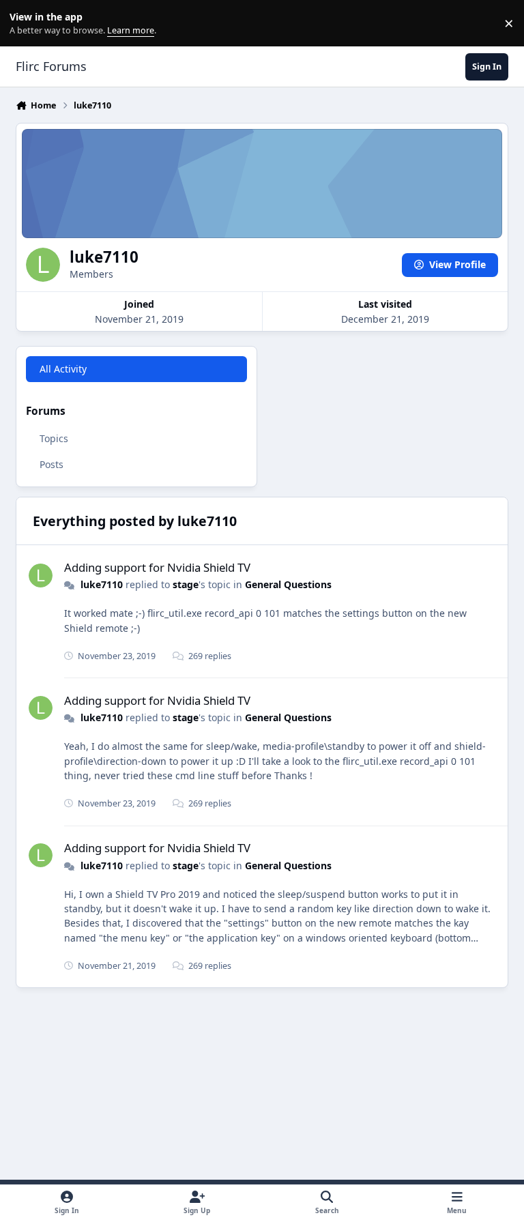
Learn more (26, 23)
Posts (51, 464)
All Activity (63, 368)
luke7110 (102, 584)
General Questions (288, 584)
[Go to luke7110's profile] (41, 575)
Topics (54, 438)
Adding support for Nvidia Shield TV (157, 567)
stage (186, 584)
